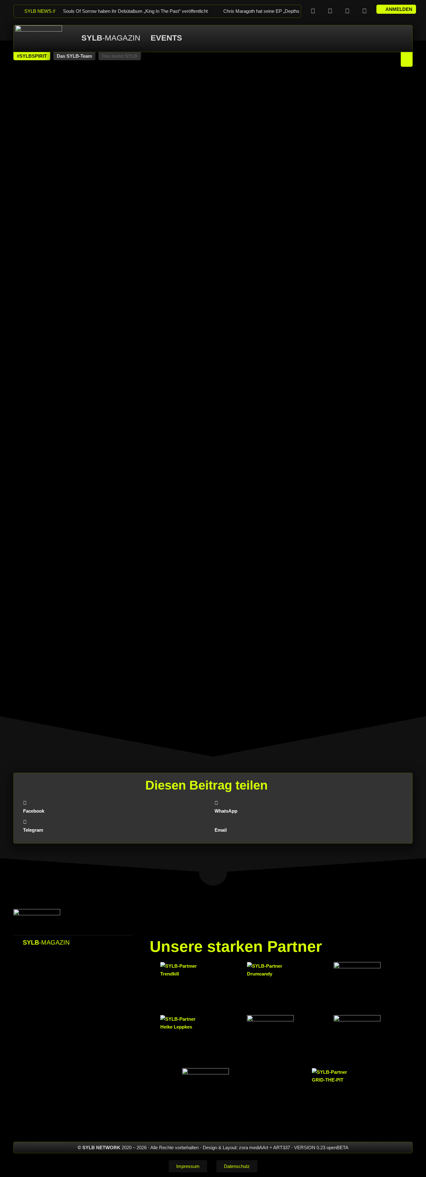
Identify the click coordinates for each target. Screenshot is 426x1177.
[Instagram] (330, 11)
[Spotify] (364, 11)
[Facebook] (313, 11)
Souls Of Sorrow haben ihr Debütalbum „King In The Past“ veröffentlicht (135, 11)
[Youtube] (347, 11)
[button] (31, 56)
